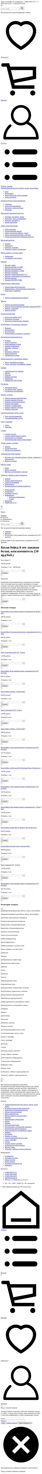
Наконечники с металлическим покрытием (20, 289)
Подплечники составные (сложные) (17, 333)
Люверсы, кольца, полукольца (15, 249)
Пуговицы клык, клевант (14, 389)
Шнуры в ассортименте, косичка (16, 472)
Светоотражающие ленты (14, 418)
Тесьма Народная (11, 448)
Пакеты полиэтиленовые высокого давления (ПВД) (23, 306)
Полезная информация (17, 497)
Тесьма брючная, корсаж (13, 231)
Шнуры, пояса (6, 464)
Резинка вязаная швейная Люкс (16, 398)
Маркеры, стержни (11, 348)
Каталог (5, 517)
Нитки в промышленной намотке (16, 298)
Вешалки (8, 328)
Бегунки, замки (10, 265)
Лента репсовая (10, 229)
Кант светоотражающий (13, 416)
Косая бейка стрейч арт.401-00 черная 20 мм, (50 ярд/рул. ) (21, 768)
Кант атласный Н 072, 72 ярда (11, 710)
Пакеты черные (10, 310)
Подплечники (10, 332)
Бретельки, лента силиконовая (15, 219)
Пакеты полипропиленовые (14, 305)
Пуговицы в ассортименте (14, 391)
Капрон (7, 447)
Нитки (3, 294)
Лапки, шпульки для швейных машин (18, 364)
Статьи (11, 499)
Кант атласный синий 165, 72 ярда (13, 652)
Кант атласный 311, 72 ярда (10, 865)
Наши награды (10, 1160)
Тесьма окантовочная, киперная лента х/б (19, 237)
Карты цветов (10, 490)
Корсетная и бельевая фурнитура (12, 213)
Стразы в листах (10, 434)
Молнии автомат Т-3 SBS (14, 267)
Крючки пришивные (12, 346)
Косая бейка (9, 193)
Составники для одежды (13, 258)
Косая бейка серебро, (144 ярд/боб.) (13, 691)
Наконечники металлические (15, 287)
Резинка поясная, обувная (14, 407)
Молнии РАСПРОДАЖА (13, 280)
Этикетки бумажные (12, 482)
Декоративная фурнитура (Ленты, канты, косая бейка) (19, 188)
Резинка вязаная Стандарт (14, 400)
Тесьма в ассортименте (13, 450)
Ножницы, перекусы (12, 352)
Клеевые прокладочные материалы (13, 201)
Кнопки (7, 244)
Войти (3, 1423)
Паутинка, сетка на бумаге (14, 208)
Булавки (8, 340)
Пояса (7, 468)
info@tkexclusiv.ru (11, 1178)
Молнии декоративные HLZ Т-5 (16, 274)
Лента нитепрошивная (13, 206)
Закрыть (4, 515)
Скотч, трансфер (6, 422)
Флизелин (8, 210)
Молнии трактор (11, 278)
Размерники (9, 256)
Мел (6, 350)
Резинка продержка (11, 404)
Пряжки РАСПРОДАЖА (13, 380)
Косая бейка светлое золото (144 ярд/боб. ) (15, 846)
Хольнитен (9, 246)
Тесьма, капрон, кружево (9, 443)
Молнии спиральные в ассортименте (18, 276)
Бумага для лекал (11, 342)
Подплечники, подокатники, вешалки (14, 324)
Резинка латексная (11, 409)
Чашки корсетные (11, 222)
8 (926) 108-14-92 (11, 1176)
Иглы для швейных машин (14, 362)
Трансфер (8, 427)
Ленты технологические (9, 226)
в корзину (5, 573)
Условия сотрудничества (13, 1163)
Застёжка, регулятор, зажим (14, 217)
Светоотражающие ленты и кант (12, 413)
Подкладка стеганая (12, 319)
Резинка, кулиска (7, 395)
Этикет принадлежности (13, 480)
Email (3, 1419)
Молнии (4, 262)
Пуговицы (4, 384)
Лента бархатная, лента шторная (16, 195)
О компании (9, 491)
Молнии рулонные (11, 272)
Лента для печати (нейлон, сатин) (16, 233)
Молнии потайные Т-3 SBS (14, 271)
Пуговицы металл (11, 387)
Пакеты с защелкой (11, 308)
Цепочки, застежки (11, 247)
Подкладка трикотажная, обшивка (17, 321)
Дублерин (8, 204)
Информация (9, 495)
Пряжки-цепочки (11, 377)
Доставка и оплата (11, 493)
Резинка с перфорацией (13, 406)
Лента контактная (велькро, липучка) (18, 235)
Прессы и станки (11, 461)
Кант (6, 192)
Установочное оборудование (11, 454)
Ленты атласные (10, 197)
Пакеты (3, 301)
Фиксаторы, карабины (12, 291)
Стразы (3, 430)
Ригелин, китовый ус (12, 220)
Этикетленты (9, 484)
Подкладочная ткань (8, 314)
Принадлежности (11, 353)
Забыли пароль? (12, 1423)
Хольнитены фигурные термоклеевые (18, 440)
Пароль (3, 1421)
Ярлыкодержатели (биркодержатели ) (18, 486)
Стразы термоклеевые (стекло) (15, 436)
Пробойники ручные (12, 355)
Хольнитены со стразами (13, 438)
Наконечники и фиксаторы (10, 283)
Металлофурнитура (7, 240)
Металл (7, 373)
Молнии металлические (13, 269)
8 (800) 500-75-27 (11, 503)
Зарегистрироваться (25, 1423)
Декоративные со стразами (14, 371)
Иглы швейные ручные (13, 344)
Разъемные (8, 379)
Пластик (8, 375)
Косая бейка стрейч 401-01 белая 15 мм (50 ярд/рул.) (19, 827)
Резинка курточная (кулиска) (15, 402)
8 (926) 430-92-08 (11, 1174)
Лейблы (7, 479)
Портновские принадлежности (11, 337)
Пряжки (3, 368)
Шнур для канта (10, 470)
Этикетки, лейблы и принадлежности (14, 475)
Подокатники (9, 330)
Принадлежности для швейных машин (14, 359)
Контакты (8, 501)
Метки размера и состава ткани (12, 253)
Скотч (7, 425)
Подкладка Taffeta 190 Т (13, 317)
